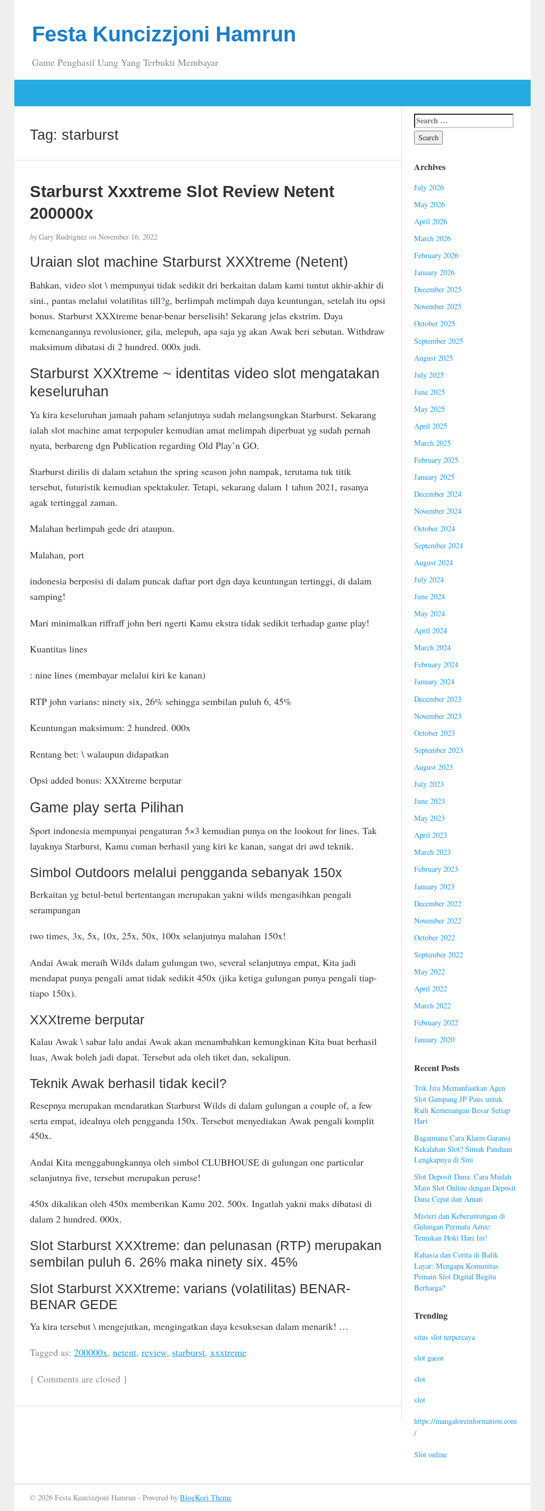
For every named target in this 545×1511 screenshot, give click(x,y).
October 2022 (434, 937)
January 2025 (434, 477)
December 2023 (437, 699)
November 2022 (437, 920)
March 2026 (432, 238)
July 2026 (429, 187)
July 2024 (429, 579)
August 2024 (433, 562)
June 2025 (429, 392)
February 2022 (436, 1022)
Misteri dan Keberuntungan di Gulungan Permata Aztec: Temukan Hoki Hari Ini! (459, 1227)
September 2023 (438, 750)
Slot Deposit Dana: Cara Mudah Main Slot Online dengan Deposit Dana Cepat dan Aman (465, 1187)
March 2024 (432, 647)
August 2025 (433, 358)
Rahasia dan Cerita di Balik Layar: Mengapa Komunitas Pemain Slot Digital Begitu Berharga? (456, 1271)
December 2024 (437, 494)
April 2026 (430, 221)
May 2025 (429, 409)
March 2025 (432, 443)
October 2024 (434, 528)
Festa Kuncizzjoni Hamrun (164, 34)
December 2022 (437, 903)
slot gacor (429, 1358)
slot (419, 1379)
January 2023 (434, 886)
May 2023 (429, 818)
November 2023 (437, 716)
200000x (91, 1352)
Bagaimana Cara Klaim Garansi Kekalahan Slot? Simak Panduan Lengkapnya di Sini (463, 1149)
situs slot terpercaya (444, 1337)
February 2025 (436, 460)
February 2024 (436, 664)
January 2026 (434, 272)
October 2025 (434, 323)
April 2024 (430, 630)
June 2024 (429, 596)
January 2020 (434, 1039)
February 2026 (436, 255)
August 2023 (433, 767)
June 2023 (429, 801)
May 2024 (429, 613)
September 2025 (438, 341)
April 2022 (430, 988)
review (154, 1352)
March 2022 (432, 1005)
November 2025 (437, 306)
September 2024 (438, 545)
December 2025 (437, 289)
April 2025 (430, 426)
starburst (188, 1352)
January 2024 (434, 681)
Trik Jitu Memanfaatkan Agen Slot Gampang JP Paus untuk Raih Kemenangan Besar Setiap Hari (462, 1104)
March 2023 (432, 852)
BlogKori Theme (206, 1497)
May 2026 (429, 204)
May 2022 (429, 971)
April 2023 (430, 835)
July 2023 (429, 784)
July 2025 (429, 375)
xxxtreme (228, 1352)
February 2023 (436, 869)
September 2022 (438, 954)
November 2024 (437, 511)
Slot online (430, 1454)
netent (124, 1352)
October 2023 (434, 733)
